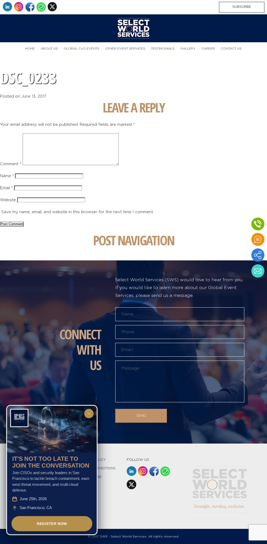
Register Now (52, 524)
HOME (30, 48)
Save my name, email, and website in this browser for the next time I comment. (77, 212)
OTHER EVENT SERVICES (125, 48)
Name (7, 176)
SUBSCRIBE (241, 7)
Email (6, 188)
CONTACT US (231, 48)
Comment (10, 164)
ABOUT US (49, 48)
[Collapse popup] (89, 413)
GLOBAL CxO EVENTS (81, 48)
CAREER (208, 48)
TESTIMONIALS (162, 48)
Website (8, 200)
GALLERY (188, 48)
